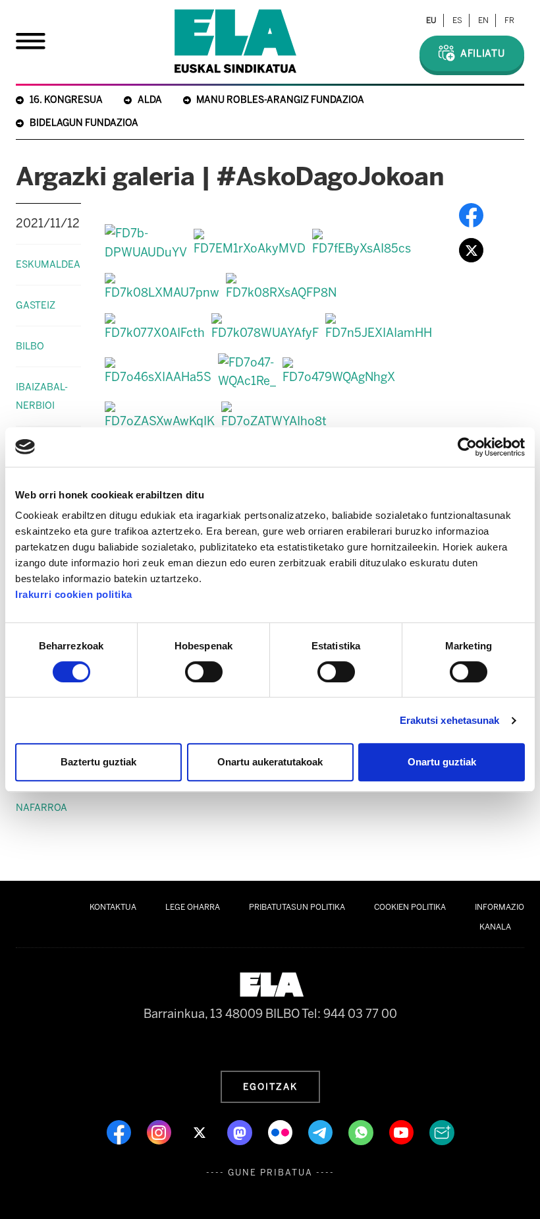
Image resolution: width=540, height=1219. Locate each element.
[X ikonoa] (200, 1131)
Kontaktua (113, 907)
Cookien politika (410, 907)
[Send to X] (471, 250)
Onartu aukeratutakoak (270, 761)
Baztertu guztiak (98, 761)
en (483, 20)
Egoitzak (270, 1086)
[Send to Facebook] (471, 215)
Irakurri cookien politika (73, 594)
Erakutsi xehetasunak (450, 720)
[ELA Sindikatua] (235, 41)
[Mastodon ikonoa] (241, 1131)
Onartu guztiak (442, 761)
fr (509, 20)
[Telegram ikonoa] (322, 1131)
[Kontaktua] (442, 1131)
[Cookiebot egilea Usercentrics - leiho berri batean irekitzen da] (467, 447)
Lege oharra (192, 907)
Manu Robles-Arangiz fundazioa (280, 99)
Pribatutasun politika (297, 907)
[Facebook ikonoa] (120, 1131)
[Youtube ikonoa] (403, 1131)
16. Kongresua (66, 99)
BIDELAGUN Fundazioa (84, 123)
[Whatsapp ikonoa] (362, 1131)
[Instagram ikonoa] (160, 1131)
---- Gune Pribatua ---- (270, 1172)
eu (431, 20)
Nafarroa (41, 808)
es (457, 20)
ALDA (150, 99)
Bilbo (30, 346)
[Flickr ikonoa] (281, 1131)
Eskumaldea (48, 264)
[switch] (204, 671)
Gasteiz (35, 305)
